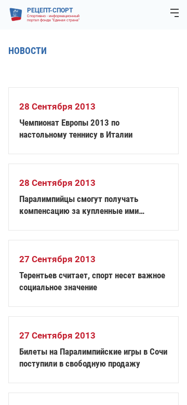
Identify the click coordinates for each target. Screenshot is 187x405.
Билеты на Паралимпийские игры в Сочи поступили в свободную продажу (93, 357)
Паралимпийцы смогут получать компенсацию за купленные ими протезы (79, 205)
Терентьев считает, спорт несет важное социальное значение (92, 281)
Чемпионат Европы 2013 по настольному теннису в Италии (75, 128)
